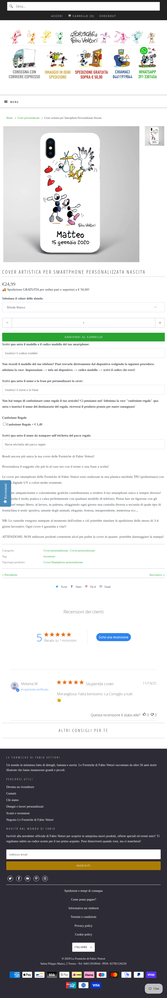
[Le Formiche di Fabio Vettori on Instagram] (45, 878)
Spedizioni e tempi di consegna (83, 890)
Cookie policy (83, 934)
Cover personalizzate (56, 550)
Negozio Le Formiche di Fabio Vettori (29, 819)
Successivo (156, 574)
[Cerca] (11, 6)
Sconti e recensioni (18, 813)
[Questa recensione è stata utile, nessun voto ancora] (144, 715)
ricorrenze (49, 556)
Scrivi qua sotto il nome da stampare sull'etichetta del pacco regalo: (46, 435)
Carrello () (82, 16)
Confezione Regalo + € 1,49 (24, 424)
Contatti (11, 793)
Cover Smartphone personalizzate (63, 562)
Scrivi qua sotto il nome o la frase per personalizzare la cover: (42, 381)
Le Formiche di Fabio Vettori (88, 958)
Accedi (57, 16)
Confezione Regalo (14, 417)
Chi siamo (12, 800)
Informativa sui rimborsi (83, 908)
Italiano (81, 947)
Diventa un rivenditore (20, 787)
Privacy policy (83, 925)
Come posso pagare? (83, 899)
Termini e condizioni (83, 917)
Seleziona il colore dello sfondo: (22, 298)
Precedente (10, 574)
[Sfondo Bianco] (71, 194)
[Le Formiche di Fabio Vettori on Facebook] (19, 878)
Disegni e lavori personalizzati (24, 806)
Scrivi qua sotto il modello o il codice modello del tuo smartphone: (46, 344)
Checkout (107, 16)
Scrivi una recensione (113, 637)
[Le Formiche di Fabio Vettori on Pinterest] (36, 878)
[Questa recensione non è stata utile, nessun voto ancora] (152, 715)
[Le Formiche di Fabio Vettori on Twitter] (10, 878)
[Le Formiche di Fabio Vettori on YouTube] (27, 878)
